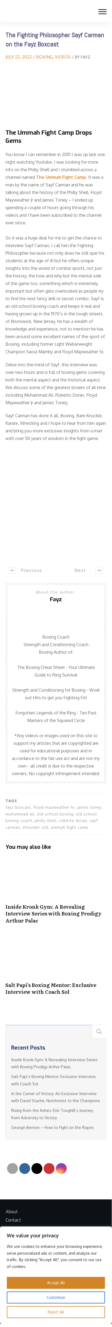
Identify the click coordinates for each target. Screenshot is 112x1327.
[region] (56, 1275)
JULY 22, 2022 (19, 57)
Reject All (56, 1312)
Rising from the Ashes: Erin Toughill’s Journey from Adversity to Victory (52, 1114)
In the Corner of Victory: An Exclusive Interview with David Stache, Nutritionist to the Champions (55, 1097)
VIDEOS (63, 57)
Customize (56, 1297)
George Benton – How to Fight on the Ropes (52, 1127)
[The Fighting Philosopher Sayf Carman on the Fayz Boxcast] (55, 94)
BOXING (44, 57)
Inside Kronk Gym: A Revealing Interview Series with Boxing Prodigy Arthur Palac (55, 893)
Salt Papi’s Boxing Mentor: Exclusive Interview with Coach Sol (55, 968)
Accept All (56, 1282)
